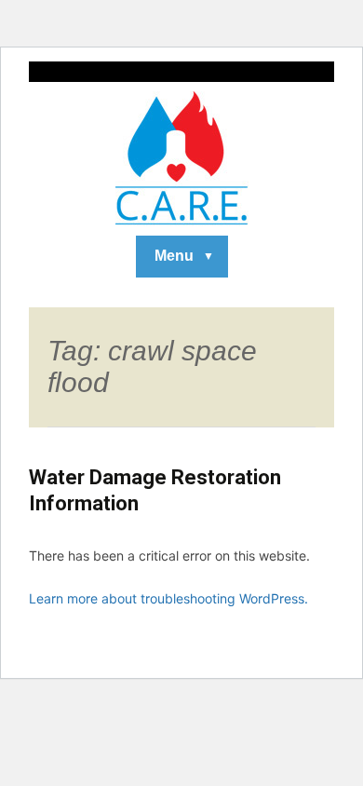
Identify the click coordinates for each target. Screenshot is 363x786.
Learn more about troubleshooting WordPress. (168, 598)
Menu (174, 256)
